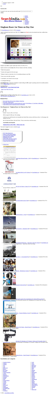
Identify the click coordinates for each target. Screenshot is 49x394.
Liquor (33, 364)
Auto (4, 366)
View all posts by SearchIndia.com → (8, 96)
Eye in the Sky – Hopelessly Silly (22, 228)
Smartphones (34, 379)
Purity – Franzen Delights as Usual (23, 313)
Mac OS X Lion (9, 89)
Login (18, 126)
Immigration (5, 387)
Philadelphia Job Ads (7, 137)
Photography (34, 372)
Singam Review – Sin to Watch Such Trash (10, 87)
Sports (33, 380)
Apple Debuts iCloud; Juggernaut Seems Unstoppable (14, 104)
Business (5, 371)
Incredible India (6, 388)
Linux (33, 363)
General (4, 382)
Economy (5, 377)
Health (4, 383)
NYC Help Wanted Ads (8, 133)
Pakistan (33, 370)
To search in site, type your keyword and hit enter (10, 11)
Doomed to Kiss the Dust (21, 284)
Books (4, 369)
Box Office (5, 370)
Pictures (33, 373)
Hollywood (5, 385)
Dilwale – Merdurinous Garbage (22, 270)
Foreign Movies (6, 380)
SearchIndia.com (5, 30)
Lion (5, 89)
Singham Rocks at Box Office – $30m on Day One (13, 124)
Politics (33, 374)
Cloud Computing (6, 372)
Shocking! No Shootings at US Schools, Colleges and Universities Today (30, 341)
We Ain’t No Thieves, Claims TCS (23, 186)
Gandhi (4, 381)
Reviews (33, 377)
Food (4, 379)
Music (33, 367)
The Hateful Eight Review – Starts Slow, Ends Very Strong (28, 242)
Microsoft (33, 366)
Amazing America (6, 362)
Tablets (33, 382)
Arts (4, 365)
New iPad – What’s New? (8, 102)
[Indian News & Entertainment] (13, 22)
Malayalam (34, 365)
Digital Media (6, 375)
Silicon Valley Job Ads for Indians (10, 138)
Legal (33, 362)
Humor (4, 386)
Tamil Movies (34, 383)
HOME (26, 16)
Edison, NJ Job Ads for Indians (9, 134)
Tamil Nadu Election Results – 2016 (23, 158)
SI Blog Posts (6, 144)
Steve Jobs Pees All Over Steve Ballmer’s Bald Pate (13, 101)
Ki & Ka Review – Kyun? (21, 214)
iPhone (4, 389)
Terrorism (33, 386)
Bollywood (5, 367)
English (4, 378)
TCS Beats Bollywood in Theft (22, 200)
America (5, 363)
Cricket (4, 373)
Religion (33, 375)
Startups (33, 381)
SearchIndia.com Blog (9, 392)
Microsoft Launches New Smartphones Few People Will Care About (29, 299)
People (33, 371)
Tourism (33, 387)
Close (2, 12)
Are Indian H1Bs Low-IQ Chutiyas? (23, 172)
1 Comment (18, 30)
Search (4, 3)
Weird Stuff (34, 389)
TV (32, 388)
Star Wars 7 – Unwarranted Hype (22, 256)
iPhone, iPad (6, 83)
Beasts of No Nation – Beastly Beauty (23, 327)
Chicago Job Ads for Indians (9, 141)
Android (4, 364)
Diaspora (5, 374)
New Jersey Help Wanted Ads (9, 139)
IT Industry (5, 390)
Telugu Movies (35, 385)
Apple (2, 89)
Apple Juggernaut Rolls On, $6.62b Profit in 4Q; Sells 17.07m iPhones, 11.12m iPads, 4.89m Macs (23, 103)
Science (33, 378)
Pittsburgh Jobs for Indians (8, 136)
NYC (33, 369)
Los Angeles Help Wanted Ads (9, 135)
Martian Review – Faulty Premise (22, 355)
